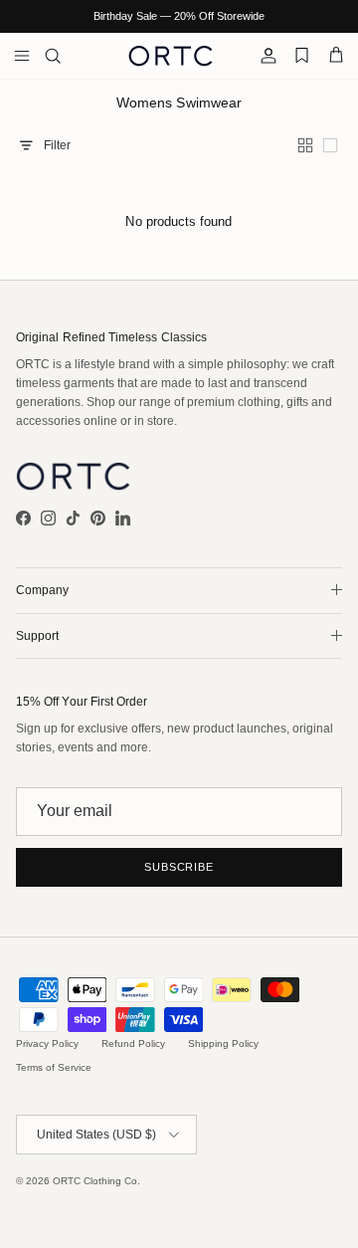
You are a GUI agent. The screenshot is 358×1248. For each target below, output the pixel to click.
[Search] (66, 56)
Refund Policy (133, 1043)
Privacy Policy (47, 1043)
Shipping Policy (223, 1043)
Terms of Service (53, 1067)
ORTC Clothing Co (95, 1180)
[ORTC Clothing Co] (170, 56)
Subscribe (179, 867)
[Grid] (307, 145)
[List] (332, 145)
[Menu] (22, 56)
